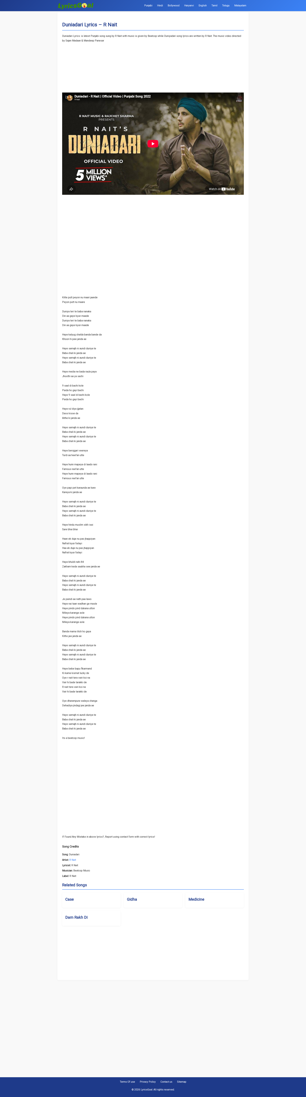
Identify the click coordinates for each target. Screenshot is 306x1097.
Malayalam (240, 5)
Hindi (160, 5)
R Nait (72, 859)
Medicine (196, 899)
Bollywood (173, 5)
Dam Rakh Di (76, 917)
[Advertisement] (153, 65)
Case (69, 899)
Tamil (214, 5)
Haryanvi (189, 5)
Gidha (132, 899)
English (203, 5)
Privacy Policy (148, 1081)
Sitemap (181, 1081)
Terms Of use (127, 1081)
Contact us (166, 1081)
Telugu (225, 5)
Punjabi (148, 5)
